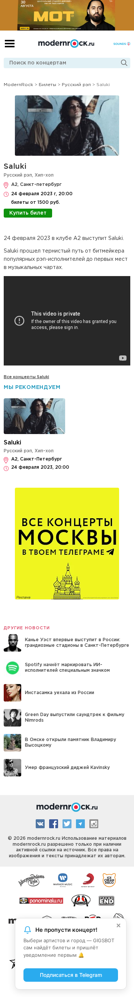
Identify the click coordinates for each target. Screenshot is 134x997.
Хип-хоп (44, 175)
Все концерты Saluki (26, 377)
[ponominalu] (41, 900)
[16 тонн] (31, 879)
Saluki (15, 166)
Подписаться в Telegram (71, 975)
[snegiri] (80, 900)
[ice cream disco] (109, 879)
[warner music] (63, 879)
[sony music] (88, 879)
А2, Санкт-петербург (36, 185)
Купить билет (28, 213)
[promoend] (107, 900)
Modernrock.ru (66, 43)
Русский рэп (18, 175)
